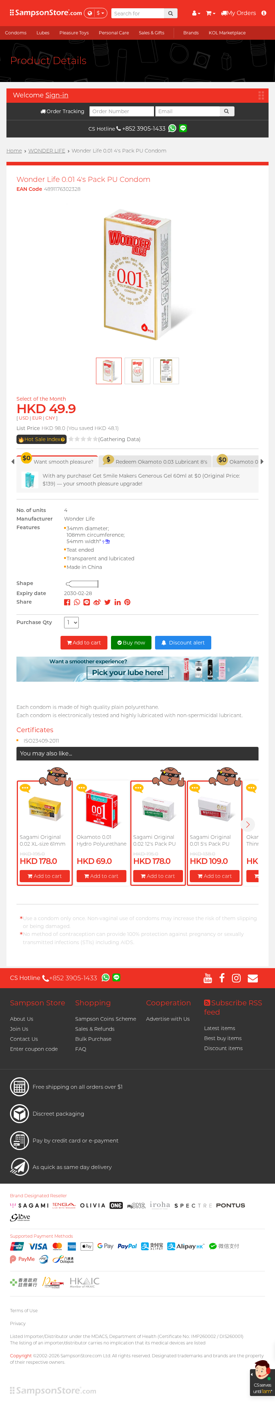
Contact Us (24, 1039)
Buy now (134, 642)
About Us (21, 1019)
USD (24, 418)
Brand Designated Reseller (38, 1196)
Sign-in (56, 95)
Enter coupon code (34, 1049)
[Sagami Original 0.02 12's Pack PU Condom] (158, 809)
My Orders (241, 13)
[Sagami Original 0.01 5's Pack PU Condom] (214, 809)
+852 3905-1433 (143, 128)
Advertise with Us (168, 1019)
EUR (37, 418)
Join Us (19, 1029)
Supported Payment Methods (41, 1236)
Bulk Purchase (93, 1039)
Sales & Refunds (95, 1029)
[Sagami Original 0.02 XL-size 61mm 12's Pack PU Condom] (44, 809)
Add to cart (87, 642)
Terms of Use (24, 1310)
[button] (248, 824)
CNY (50, 418)
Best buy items (223, 1038)
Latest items (219, 1028)
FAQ (80, 1049)
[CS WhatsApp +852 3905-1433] (172, 128)
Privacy (17, 1323)
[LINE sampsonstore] (183, 128)
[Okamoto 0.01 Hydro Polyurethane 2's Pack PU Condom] (101, 809)
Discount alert (186, 642)
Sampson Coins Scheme (105, 1019)
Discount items (223, 1048)
